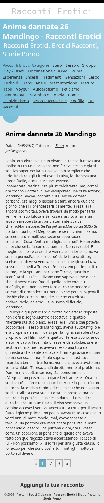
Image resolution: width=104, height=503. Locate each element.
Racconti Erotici (52, 11)
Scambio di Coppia (47, 94)
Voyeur (22, 89)
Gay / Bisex (13, 71)
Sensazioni (75, 77)
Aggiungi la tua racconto (52, 484)
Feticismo (70, 89)
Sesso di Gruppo (81, 65)
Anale (40, 82)
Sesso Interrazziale (50, 100)
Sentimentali (14, 94)
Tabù (7, 89)
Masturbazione (63, 82)
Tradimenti (52, 77)
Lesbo (94, 77)
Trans (27, 82)
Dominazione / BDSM (48, 71)
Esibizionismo (16, 100)
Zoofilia (77, 100)
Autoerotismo (45, 89)
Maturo (87, 82)
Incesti (32, 77)
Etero (57, 65)
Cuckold (10, 82)
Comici (74, 94)
